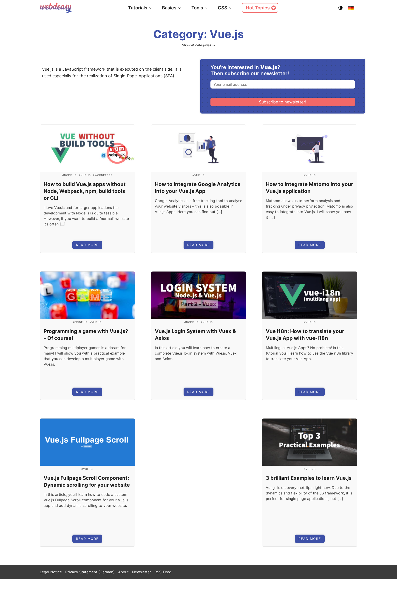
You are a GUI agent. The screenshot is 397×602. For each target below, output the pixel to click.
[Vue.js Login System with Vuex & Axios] (198, 295)
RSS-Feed (163, 572)
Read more (87, 245)
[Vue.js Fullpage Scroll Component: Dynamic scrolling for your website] (87, 442)
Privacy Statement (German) (90, 572)
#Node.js (69, 175)
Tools (197, 8)
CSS (222, 8)
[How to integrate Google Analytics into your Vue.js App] (198, 148)
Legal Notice (51, 572)
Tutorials (137, 8)
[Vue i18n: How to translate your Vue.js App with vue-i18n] (309, 295)
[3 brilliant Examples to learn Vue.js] (309, 442)
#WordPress (102, 175)
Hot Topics (258, 8)
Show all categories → (198, 45)
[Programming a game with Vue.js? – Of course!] (87, 295)
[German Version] (351, 8)
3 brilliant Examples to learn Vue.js (309, 478)
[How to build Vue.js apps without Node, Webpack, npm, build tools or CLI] (87, 148)
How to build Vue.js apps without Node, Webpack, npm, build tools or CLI (85, 191)
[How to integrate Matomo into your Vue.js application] (309, 148)
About (123, 572)
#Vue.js (85, 175)
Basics (169, 8)
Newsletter (141, 572)
